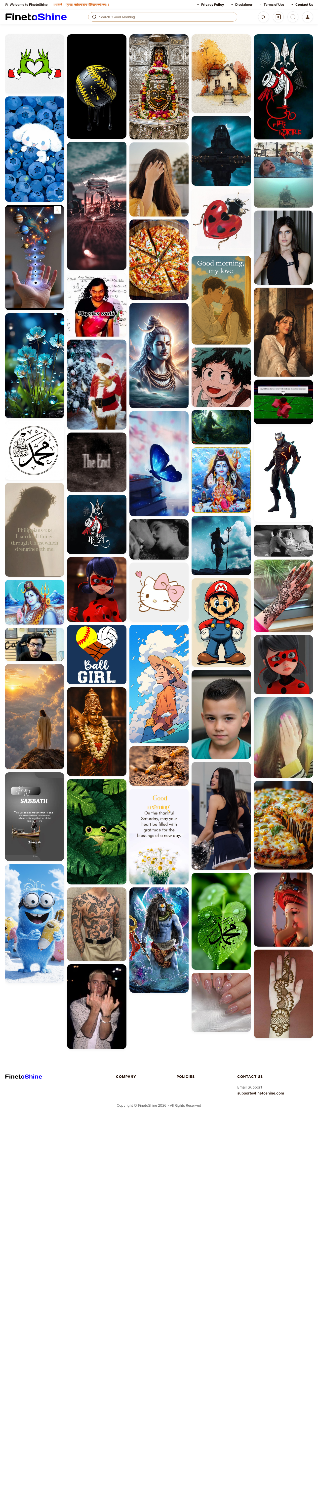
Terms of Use (274, 4)
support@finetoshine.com (260, 1093)
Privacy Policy (212, 4)
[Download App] (263, 16)
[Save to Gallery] (58, 48)
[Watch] (278, 16)
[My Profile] (307, 16)
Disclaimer (243, 4)
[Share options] (58, 39)
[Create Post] (292, 16)
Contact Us (304, 4)
